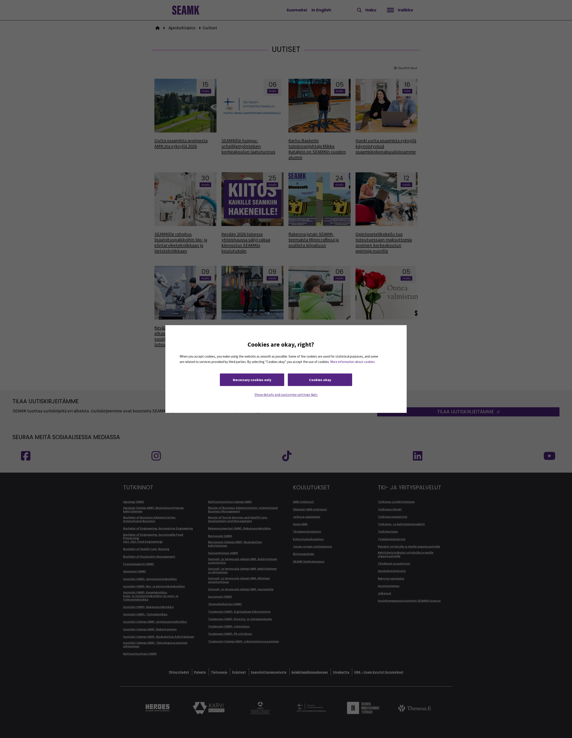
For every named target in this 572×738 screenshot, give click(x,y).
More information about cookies (352, 362)
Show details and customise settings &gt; (286, 394)
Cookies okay (320, 380)
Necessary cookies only (252, 380)
